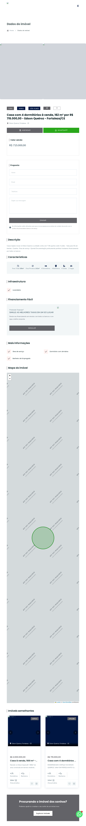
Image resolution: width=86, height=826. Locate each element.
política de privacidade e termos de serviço (24, 228)
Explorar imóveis (43, 813)
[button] (9, 375)
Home (12, 31)
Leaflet (58, 702)
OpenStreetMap (67, 702)
